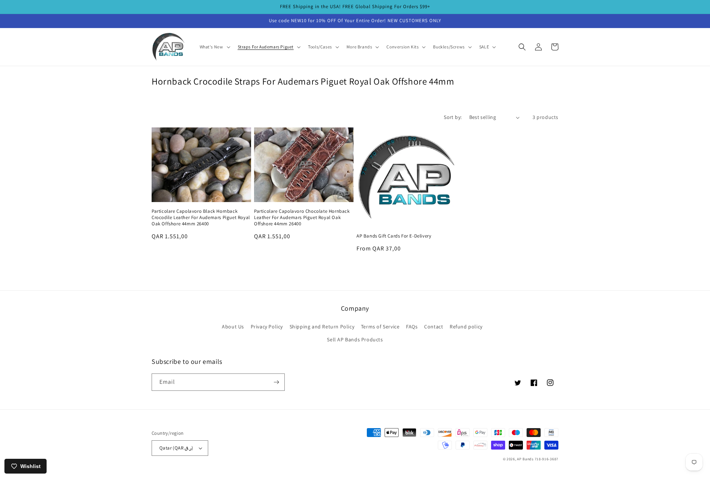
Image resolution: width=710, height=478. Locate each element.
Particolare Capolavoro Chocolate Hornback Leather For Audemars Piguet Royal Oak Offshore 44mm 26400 (302, 217)
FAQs (411, 326)
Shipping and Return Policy (322, 326)
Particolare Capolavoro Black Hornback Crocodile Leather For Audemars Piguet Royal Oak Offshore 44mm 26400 (201, 217)
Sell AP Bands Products (355, 339)
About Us (233, 326)
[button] (214, 47)
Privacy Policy (267, 326)
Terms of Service (380, 326)
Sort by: (453, 117)
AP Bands (525, 459)
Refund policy (466, 326)
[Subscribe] (276, 382)
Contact (433, 326)
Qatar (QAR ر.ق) (176, 448)
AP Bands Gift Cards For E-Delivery (393, 236)
